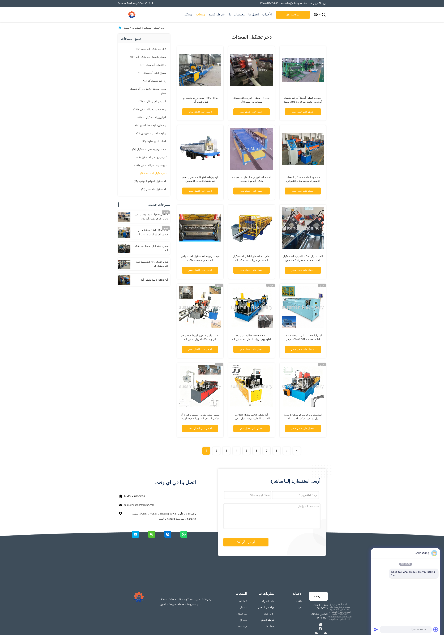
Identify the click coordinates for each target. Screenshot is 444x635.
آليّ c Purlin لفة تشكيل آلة (154, 280)
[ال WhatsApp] (188, 537)
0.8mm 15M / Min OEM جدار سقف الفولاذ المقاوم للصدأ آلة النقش (152, 233)
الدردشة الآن (293, 14)
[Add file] (435, 629)
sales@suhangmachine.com (139, 504)
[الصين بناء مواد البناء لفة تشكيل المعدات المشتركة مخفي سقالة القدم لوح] (303, 148)
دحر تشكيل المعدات (154, 28)
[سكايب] (172, 537)
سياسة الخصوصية (340, 604)
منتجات (200, 14)
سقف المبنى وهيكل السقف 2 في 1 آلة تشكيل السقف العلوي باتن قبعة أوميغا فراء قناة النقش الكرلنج (200, 418)
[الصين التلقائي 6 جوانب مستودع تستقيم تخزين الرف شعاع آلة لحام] (124, 216)
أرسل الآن (248, 542)
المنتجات (136, 28)
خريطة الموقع (268, 620)
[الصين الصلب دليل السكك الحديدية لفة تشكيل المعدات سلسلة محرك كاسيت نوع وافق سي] (303, 228)
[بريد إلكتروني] (140, 537)
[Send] (375, 629)
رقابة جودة (269, 613)
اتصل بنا (253, 14)
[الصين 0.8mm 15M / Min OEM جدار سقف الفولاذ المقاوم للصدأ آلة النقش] (124, 232)
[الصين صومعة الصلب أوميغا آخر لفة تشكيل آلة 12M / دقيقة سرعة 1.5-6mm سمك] (303, 69)
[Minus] (376, 553)
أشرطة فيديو (217, 14)
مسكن (188, 14)
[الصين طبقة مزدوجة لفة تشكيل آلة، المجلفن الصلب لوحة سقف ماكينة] (200, 228)
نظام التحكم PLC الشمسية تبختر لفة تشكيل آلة (151, 264)
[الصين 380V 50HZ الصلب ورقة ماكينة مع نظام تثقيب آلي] (200, 69)
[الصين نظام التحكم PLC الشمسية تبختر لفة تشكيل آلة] (124, 264)
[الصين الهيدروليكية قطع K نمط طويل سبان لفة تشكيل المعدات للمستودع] (200, 148)
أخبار (299, 607)
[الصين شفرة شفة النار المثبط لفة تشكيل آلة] (124, 248)
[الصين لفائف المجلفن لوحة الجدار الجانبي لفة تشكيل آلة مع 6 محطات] (251, 148)
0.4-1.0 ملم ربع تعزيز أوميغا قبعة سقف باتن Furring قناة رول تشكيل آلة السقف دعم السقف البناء (200, 339)
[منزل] (132, 14)
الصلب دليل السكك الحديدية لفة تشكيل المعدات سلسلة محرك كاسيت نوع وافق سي (303, 260)
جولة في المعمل (266, 607)
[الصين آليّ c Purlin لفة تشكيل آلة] (124, 280)
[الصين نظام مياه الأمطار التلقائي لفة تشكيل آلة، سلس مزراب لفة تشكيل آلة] (251, 228)
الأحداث (267, 14)
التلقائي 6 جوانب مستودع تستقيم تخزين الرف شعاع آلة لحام (151, 216)
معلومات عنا (237, 14)
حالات (299, 601)
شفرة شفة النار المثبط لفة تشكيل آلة (150, 248)
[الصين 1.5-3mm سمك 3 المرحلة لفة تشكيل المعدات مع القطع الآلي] (251, 69)
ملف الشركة (268, 601)
